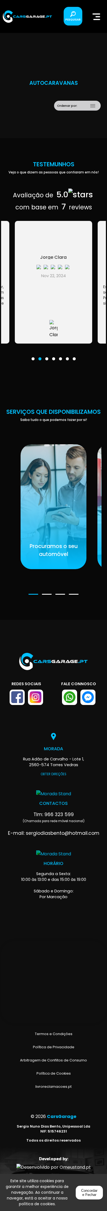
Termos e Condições (53, 1034)
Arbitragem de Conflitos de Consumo (53, 1060)
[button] (33, 355)
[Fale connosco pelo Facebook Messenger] (88, 697)
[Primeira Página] (53, 664)
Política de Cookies (53, 1073)
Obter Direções (53, 774)
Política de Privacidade (53, 1047)
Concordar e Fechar (89, 1192)
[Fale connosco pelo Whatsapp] (69, 697)
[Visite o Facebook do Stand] (17, 697)
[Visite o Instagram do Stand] (35, 697)
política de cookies (37, 1204)
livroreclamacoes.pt (53, 1086)
